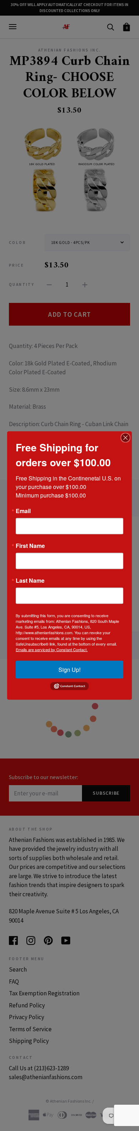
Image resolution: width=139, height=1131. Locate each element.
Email (23, 510)
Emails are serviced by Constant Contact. (52, 649)
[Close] (125, 437)
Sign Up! (69, 669)
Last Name (30, 580)
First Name (30, 545)
